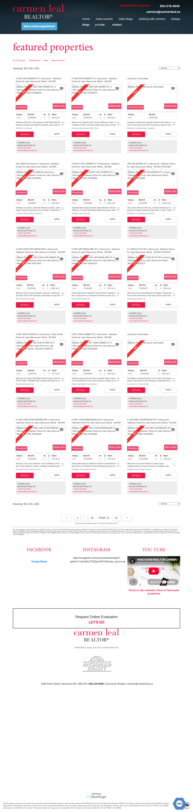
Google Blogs (39, 561)
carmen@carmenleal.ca (163, 12)
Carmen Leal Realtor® (38, 11)
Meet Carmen (104, 18)
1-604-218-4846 (24, 148)
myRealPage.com (96, 797)
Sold (46, 60)
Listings (175, 18)
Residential (34, 60)
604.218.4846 (170, 6)
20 (92, 518)
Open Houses (58, 60)
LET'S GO (96, 622)
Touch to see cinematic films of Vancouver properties (153, 592)
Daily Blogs (126, 18)
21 (108, 518)
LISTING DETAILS (25, 134)
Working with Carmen (152, 18)
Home (86, 18)
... (84, 518)
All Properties (19, 60)
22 (116, 518)
